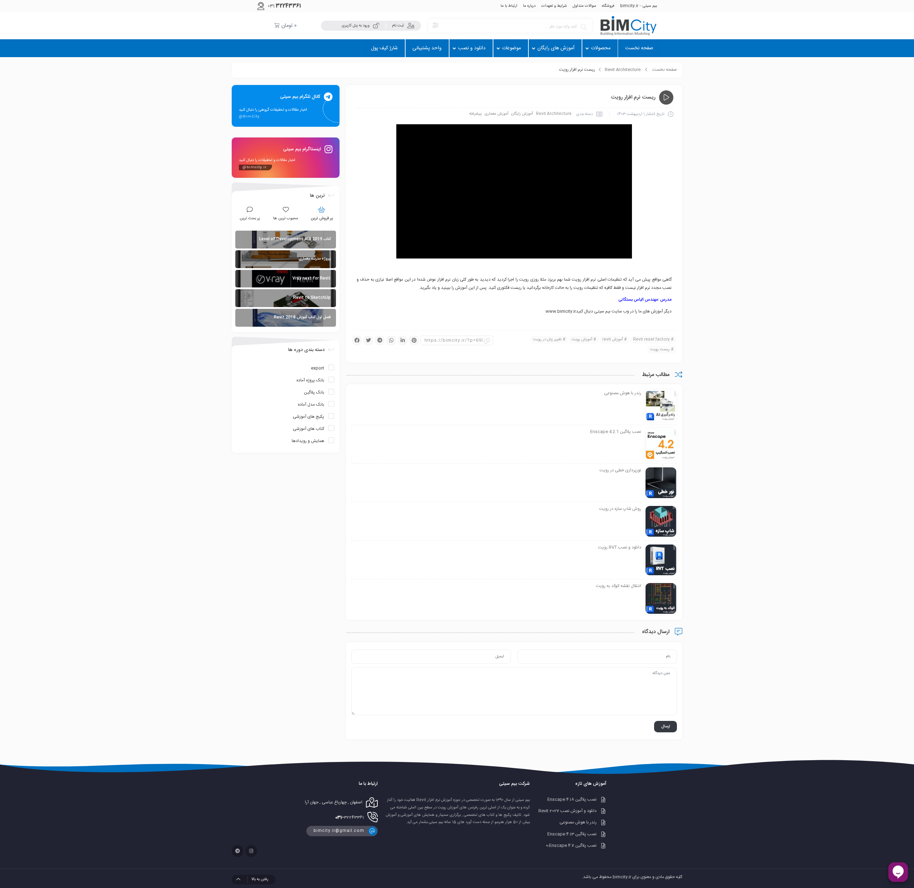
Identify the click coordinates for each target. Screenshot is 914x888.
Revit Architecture (623, 69)
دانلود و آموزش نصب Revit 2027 (567, 810)
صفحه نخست (664, 69)
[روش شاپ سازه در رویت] (661, 521)
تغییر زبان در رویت (547, 339)
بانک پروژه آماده (310, 380)
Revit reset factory (651, 339)
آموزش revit (612, 339)
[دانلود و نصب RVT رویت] (661, 560)
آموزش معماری (496, 114)
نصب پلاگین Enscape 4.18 (572, 799)
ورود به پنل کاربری (356, 25)
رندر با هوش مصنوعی (578, 822)
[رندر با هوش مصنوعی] (661, 406)
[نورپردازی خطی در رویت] (661, 483)
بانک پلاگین (314, 392)
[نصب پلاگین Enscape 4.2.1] (661, 444)
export (317, 368)
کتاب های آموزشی (308, 428)
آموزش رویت (582, 339)
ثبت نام (398, 25)
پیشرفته (475, 114)
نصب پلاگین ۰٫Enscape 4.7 (571, 845)
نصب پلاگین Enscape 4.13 (572, 834)
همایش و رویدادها (308, 441)
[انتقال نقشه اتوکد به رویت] (661, 599)
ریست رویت (660, 349)
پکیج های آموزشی (308, 416)
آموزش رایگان (522, 114)
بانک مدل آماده (311, 404)
